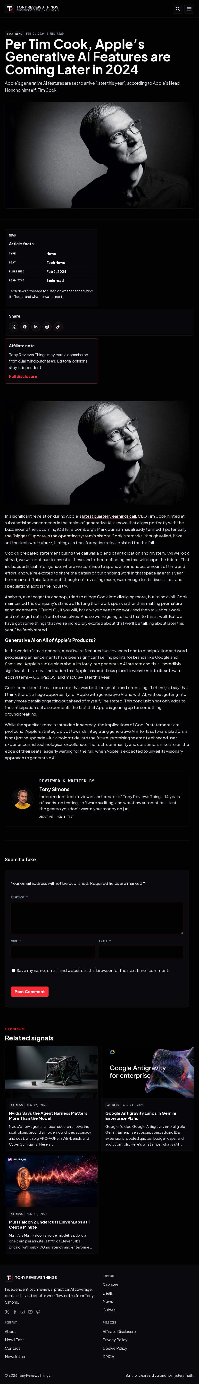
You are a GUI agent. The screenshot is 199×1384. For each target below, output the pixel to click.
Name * (16, 941)
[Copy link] (58, 326)
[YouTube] (30, 1312)
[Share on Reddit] (47, 326)
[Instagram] (22, 1312)
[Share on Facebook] (24, 326)
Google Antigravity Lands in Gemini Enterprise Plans (140, 1116)
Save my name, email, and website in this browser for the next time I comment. (93, 970)
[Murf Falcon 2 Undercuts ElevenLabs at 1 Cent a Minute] (51, 1181)
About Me (46, 817)
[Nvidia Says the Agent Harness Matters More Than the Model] (51, 1072)
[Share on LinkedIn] (36, 326)
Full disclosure (23, 376)
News (108, 1301)
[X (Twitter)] (7, 1312)
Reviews (110, 1284)
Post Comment (30, 991)
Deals (108, 1293)
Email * (105, 941)
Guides (109, 1309)
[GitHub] (38, 1312)
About (10, 1331)
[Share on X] (13, 326)
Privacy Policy (115, 1339)
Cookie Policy (115, 1348)
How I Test (65, 817)
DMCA (108, 1356)
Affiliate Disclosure (119, 1331)
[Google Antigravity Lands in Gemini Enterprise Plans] (147, 1072)
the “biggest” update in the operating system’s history (57, 535)
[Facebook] (15, 1312)
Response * (19, 897)
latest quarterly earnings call (109, 516)
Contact (12, 1348)
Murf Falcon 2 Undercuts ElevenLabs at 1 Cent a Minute (49, 1224)
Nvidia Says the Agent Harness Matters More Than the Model (48, 1116)
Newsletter (15, 1356)
